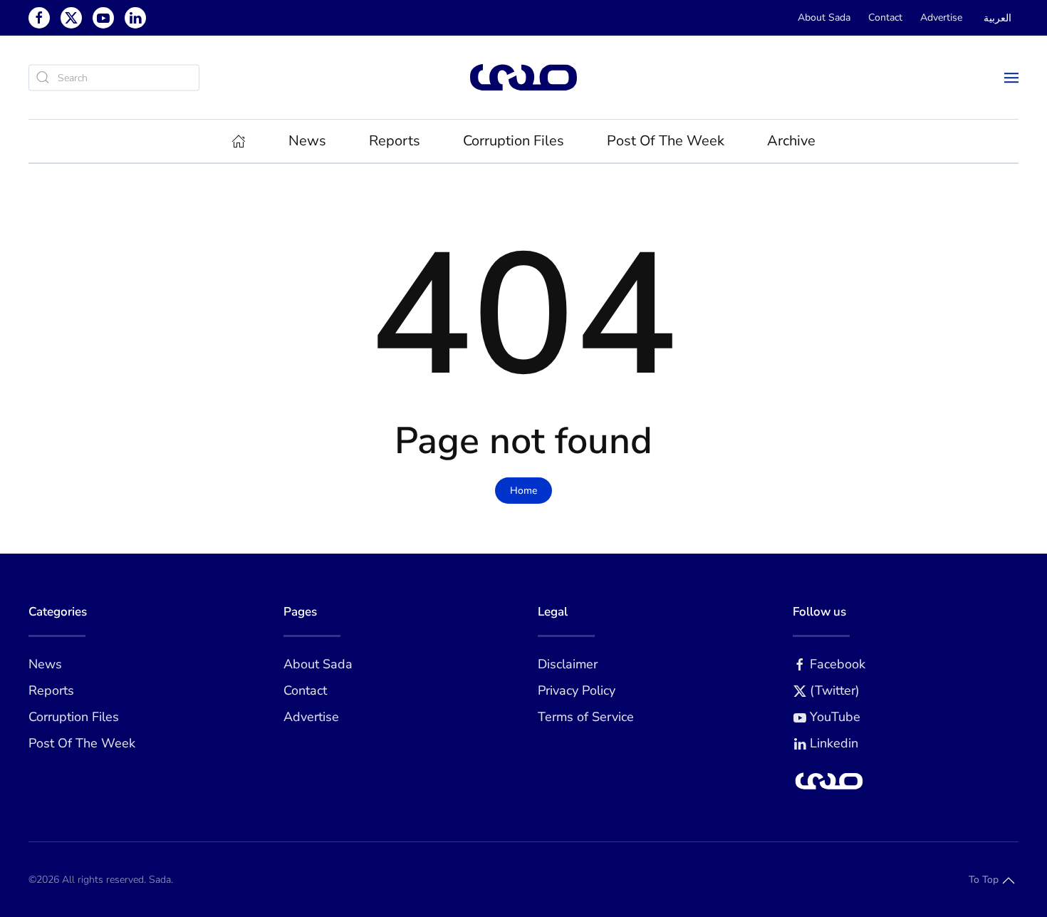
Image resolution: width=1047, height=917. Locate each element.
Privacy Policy (576, 690)
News (45, 664)
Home (523, 490)
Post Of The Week (665, 140)
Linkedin (834, 743)
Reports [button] (394, 140)
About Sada (824, 17)
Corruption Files (513, 140)
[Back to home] (523, 77)
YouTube (835, 716)
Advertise (941, 17)
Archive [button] (791, 140)
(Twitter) (835, 690)
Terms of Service (586, 716)
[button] (1011, 77)
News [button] (307, 140)
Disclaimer (568, 664)
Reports (51, 690)
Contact (885, 17)
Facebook (837, 664)
